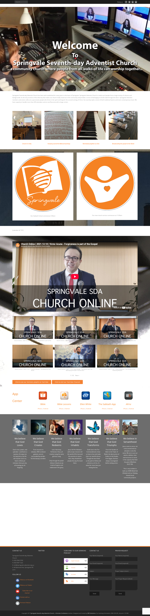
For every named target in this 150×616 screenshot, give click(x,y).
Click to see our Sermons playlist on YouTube (31, 382)
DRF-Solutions (91, 613)
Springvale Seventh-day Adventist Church (42, 613)
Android (45, 409)
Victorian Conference (62, 613)
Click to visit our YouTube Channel (67, 382)
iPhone (40, 409)
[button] (77, 314)
